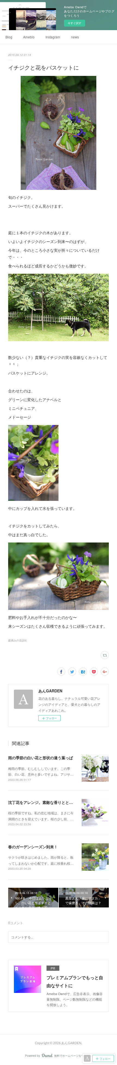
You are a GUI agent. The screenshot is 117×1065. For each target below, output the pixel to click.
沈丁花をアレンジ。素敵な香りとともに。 (44, 802)
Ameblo (29, 37)
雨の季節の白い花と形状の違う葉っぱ (40, 757)
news (75, 37)
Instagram (52, 37)
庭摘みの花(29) (17, 640)
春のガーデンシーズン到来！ (33, 846)
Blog (8, 37)
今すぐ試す (74, 23)
